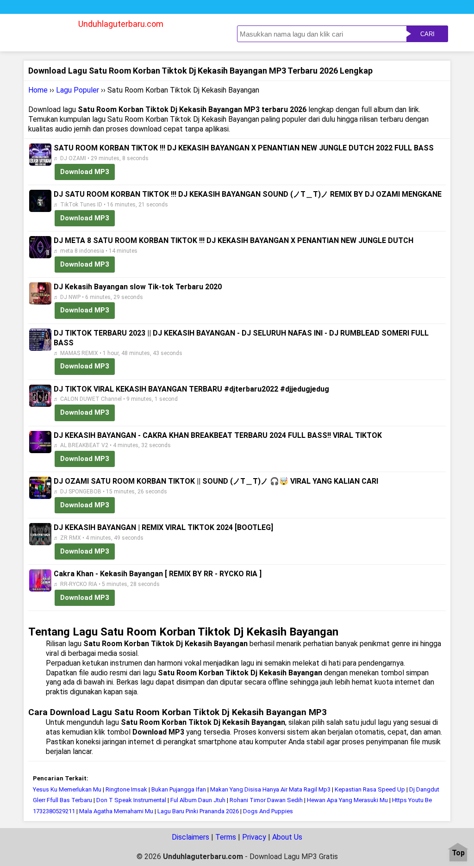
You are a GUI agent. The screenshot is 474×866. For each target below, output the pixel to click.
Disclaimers (190, 837)
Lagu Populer (77, 90)
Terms (225, 837)
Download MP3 (84, 172)
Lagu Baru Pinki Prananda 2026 (198, 811)
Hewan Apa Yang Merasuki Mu (347, 800)
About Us (287, 837)
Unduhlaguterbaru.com (120, 24)
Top (458, 853)
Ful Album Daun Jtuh (197, 800)
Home (38, 90)
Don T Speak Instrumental (132, 800)
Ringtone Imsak (126, 789)
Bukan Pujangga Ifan (178, 789)
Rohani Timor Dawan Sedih (266, 800)
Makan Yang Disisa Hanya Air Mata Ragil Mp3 (270, 789)
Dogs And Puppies (268, 811)
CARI (427, 34)
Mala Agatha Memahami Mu (116, 811)
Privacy (254, 837)
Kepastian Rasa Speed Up (370, 789)
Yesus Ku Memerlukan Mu (67, 789)
